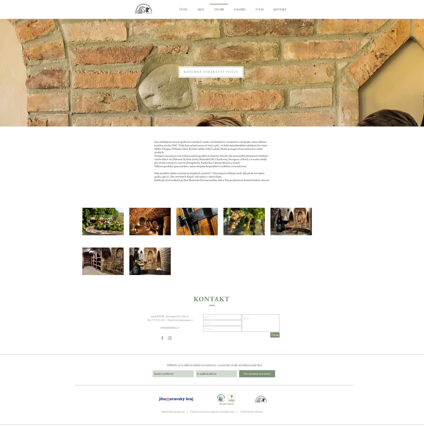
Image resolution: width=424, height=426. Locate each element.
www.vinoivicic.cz (169, 327)
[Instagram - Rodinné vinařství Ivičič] (169, 338)
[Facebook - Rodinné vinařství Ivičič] (162, 338)
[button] (200, 8)
